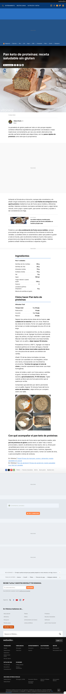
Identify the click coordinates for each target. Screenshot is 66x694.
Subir (58, 640)
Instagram (51, 6)
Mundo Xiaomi (7, 658)
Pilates (32, 577)
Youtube (57, 6)
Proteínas (47, 613)
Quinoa (19, 577)
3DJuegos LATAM (20, 679)
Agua (28, 43)
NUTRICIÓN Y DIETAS (33, 5)
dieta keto (51, 470)
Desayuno (57, 43)
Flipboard (60, 6)
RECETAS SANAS (21, 5)
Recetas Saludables (27, 470)
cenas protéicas (28, 623)
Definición (47, 619)
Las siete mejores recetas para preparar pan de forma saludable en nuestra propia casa (41, 221)
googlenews (63, 6)
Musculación (7, 613)
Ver (34, 513)
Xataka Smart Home (7, 655)
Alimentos (6, 616)
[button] (18, 121)
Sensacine (30, 648)
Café (33, 43)
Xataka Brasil (7, 681)
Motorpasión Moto (57, 650)
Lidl (24, 43)
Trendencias (7, 664)
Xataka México (7, 679)
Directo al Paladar (45, 648)
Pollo (45, 43)
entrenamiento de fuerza (30, 619)
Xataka (5, 648)
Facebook (54, 6)
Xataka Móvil (7, 650)
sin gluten (43, 470)
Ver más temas (8, 627)
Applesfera (6, 652)
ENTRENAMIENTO (10, 5)
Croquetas (39, 43)
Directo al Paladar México (45, 680)
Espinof (30, 650)
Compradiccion (7, 669)
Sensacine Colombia (30, 682)
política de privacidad (25, 591)
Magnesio (7, 43)
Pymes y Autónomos (19, 667)
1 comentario (9, 65)
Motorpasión (56, 648)
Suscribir (30, 587)
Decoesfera (6, 667)
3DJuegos (18, 648)
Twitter (18, 65)
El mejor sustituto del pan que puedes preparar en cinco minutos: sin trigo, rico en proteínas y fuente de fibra (36, 572)
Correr (50, 43)
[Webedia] (62, 1)
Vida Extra (18, 650)
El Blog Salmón (19, 664)
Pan (20, 43)
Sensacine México (32, 679)
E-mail (23, 65)
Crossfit (25, 577)
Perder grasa (7, 623)
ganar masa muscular (50, 623)
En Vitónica (33, 217)
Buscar (60, 634)
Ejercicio (14, 43)
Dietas (26, 616)
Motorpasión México (56, 680)
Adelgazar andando (52, 577)
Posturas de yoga (40, 577)
